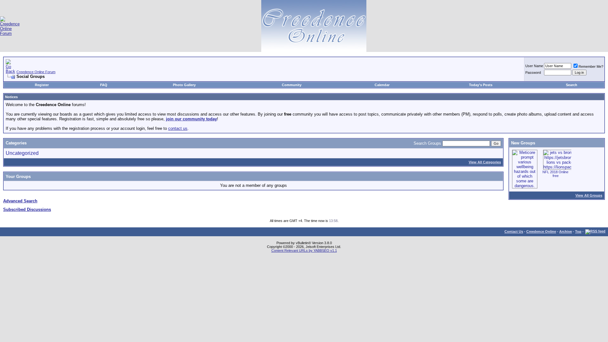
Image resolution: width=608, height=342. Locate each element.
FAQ (103, 85)
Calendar (382, 85)
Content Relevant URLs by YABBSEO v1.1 (304, 250)
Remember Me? (591, 66)
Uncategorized (22, 153)
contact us (177, 128)
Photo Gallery (184, 85)
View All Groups (588, 195)
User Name (534, 66)
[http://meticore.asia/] (525, 185)
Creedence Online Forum (35, 72)
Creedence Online (541, 231)
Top (578, 231)
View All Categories (485, 162)
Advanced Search (20, 201)
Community (291, 85)
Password (533, 72)
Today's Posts (480, 85)
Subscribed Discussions (27, 209)
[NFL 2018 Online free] (565, 167)
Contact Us (513, 231)
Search (571, 85)
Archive (565, 231)
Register (42, 85)
